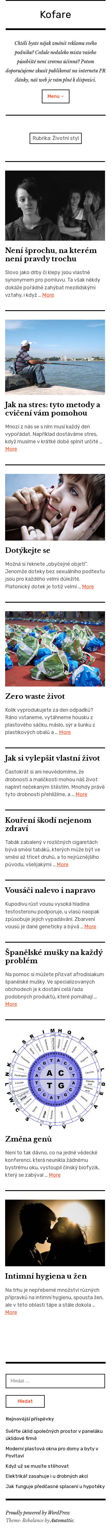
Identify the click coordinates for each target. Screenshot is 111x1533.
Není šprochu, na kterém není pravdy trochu (51, 254)
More (48, 295)
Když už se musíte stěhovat (37, 1466)
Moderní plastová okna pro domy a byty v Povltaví (52, 1452)
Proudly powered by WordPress (38, 1513)
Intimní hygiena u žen (46, 1276)
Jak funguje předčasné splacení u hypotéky (55, 1486)
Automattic (62, 1520)
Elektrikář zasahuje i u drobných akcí (47, 1476)
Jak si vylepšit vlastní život (52, 758)
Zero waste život (35, 696)
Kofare (55, 14)
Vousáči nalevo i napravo (50, 890)
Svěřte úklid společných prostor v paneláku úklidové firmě (54, 1434)
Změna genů (28, 1139)
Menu (53, 96)
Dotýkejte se (27, 550)
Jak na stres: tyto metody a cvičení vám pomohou (52, 409)
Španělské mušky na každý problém (54, 956)
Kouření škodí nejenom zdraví (48, 824)
